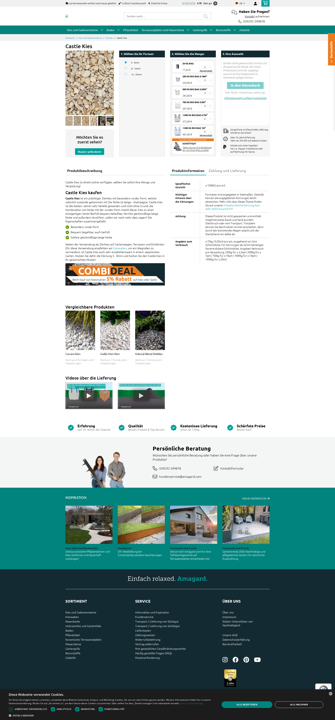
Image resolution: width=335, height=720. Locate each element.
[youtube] (257, 659)
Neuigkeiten (125, 548)
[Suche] (206, 16)
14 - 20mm (136, 74)
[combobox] (162, 16)
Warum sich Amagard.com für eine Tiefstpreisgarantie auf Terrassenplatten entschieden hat (190, 555)
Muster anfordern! (89, 151)
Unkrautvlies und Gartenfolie (83, 626)
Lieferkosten (143, 630)
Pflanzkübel (72, 635)
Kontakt (250, 16)
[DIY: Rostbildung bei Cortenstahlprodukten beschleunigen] (141, 525)
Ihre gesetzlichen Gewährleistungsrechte (160, 648)
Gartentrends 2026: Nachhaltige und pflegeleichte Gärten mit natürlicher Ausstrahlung (243, 555)
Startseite (70, 37)
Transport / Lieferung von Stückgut (156, 621)
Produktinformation (188, 170)
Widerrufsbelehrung (147, 639)
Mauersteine (73, 644)
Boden (69, 630)
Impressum (229, 617)
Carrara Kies (72, 353)
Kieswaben (120, 248)
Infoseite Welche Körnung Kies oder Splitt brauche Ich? (232, 207)
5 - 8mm (135, 62)
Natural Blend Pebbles (149, 353)
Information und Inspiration (152, 612)
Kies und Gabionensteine (90, 37)
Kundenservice (144, 617)
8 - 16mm (135, 68)
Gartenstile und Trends (183, 548)
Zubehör (70, 657)
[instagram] (225, 659)
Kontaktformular (232, 468)
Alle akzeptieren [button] (247, 704)
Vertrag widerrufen (147, 644)
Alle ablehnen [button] (299, 704)
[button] (111, 715)
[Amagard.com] (66, 16)
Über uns (228, 612)
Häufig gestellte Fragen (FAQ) (153, 653)
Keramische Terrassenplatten (83, 639)
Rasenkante (72, 621)
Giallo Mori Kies (110, 353)
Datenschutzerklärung (236, 639)
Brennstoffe (72, 653)
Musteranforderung (147, 657)
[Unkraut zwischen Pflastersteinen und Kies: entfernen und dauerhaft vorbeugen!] (89, 525)
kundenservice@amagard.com (180, 476)
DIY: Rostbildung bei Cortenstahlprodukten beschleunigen (140, 553)
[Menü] (329, 686)
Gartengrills (72, 648)
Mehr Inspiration (254, 498)
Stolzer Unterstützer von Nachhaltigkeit (237, 623)
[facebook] (236, 659)
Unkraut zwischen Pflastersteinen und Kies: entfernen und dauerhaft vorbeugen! (87, 555)
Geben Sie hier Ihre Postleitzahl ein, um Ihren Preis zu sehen (197, 149)
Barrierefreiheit (232, 644)
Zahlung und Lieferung (227, 170)
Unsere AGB (229, 635)
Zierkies (109, 37)
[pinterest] (246, 659)
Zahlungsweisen (145, 635)
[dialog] (167, 704)
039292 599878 (254, 21)
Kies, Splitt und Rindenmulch (81, 548)
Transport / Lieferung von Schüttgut (157, 626)
